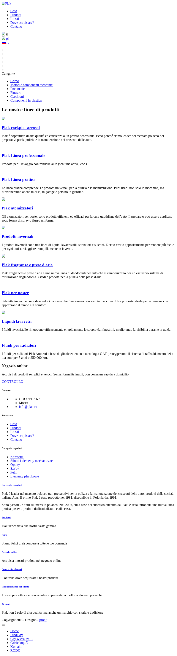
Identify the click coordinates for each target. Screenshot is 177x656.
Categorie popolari (12, 485)
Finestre (15, 92)
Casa (13, 11)
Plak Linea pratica (18, 179)
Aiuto (5, 534)
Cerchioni (17, 96)
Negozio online (9, 552)
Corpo (14, 81)
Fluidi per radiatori (19, 345)
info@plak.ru (28, 407)
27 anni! (6, 604)
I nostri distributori (12, 569)
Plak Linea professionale (23, 155)
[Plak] (6, 3)
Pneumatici (17, 89)
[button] (3, 625)
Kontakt (15, 646)
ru (7, 42)
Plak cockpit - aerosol (21, 127)
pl (7, 38)
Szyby (14, 468)
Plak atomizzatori (17, 208)
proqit (43, 620)
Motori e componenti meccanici (31, 85)
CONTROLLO (12, 381)
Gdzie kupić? (19, 643)
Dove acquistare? (22, 22)
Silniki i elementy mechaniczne (31, 461)
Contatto (16, 26)
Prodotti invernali (17, 236)
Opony (15, 464)
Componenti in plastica (26, 100)
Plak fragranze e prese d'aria (27, 265)
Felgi (13, 472)
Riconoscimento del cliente (15, 586)
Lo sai (14, 19)
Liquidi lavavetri (17, 321)
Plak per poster (15, 292)
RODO (15, 650)
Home (14, 631)
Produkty (16, 635)
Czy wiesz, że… (21, 639)
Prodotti (15, 15)
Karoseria (17, 457)
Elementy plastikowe (24, 476)
